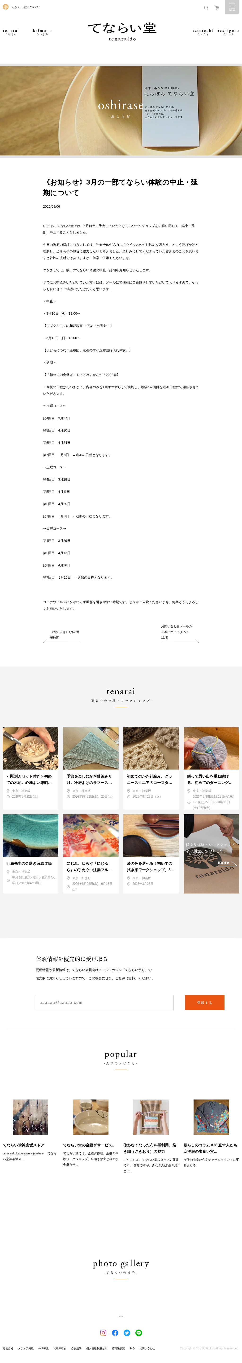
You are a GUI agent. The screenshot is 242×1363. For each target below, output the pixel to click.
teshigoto (228, 32)
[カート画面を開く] (217, 7)
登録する (205, 1003)
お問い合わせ (147, 1348)
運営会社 (8, 1348)
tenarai (11, 32)
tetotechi (203, 32)
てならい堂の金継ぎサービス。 (89, 1145)
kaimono (42, 32)
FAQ (132, 1348)
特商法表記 (118, 1348)
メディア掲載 (26, 1348)
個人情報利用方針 (96, 1348)
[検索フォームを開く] (206, 7)
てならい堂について (25, 7)
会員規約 (76, 1348)
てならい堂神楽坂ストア (23, 1145)
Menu (232, 7)
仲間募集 (43, 1348)
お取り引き (59, 1348)
